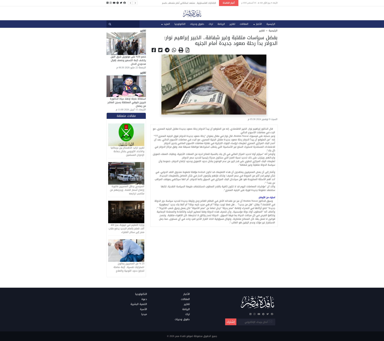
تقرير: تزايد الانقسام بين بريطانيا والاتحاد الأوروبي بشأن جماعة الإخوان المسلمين (127, 151)
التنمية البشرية (138, 304)
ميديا (144, 314)
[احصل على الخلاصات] (107, 3)
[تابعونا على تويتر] (121, 3)
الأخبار (259, 24)
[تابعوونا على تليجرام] (118, 3)
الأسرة (143, 309)
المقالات (244, 24)
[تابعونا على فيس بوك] (124, 3)
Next (135, 3)
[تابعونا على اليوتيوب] (114, 3)
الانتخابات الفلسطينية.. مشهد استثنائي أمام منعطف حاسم (189, 3)
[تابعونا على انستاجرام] (111, 3)
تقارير (232, 24)
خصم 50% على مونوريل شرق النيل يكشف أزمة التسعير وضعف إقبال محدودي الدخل (128, 60)
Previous (130, 3)
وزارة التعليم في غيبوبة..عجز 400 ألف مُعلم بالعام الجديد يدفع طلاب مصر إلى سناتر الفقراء (126, 228)
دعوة (144, 299)
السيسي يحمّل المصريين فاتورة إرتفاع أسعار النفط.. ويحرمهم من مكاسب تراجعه (127, 190)
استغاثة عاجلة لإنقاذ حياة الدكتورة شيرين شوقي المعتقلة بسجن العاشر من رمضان (127, 102)
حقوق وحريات (197, 24)
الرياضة (221, 24)
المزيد (167, 24)
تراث (211, 24)
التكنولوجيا (180, 24)
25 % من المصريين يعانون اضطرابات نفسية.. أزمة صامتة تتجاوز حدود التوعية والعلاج (129, 267)
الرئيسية (270, 24)
